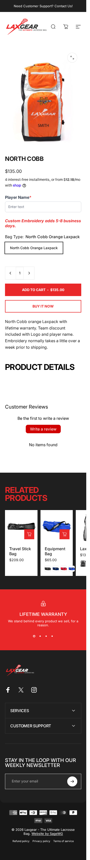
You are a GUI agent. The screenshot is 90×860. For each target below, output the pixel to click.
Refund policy (21, 841)
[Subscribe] (72, 781)
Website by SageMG (47, 834)
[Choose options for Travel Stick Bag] (29, 534)
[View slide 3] (46, 636)
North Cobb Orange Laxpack (34, 248)
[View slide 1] (34, 636)
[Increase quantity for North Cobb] (29, 273)
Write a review (43, 429)
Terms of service (63, 841)
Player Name (18, 197)
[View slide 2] (40, 636)
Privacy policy (41, 841)
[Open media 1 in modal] (72, 58)
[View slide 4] (52, 636)
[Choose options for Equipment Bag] (65, 534)
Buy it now (43, 306)
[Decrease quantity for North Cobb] (10, 273)
